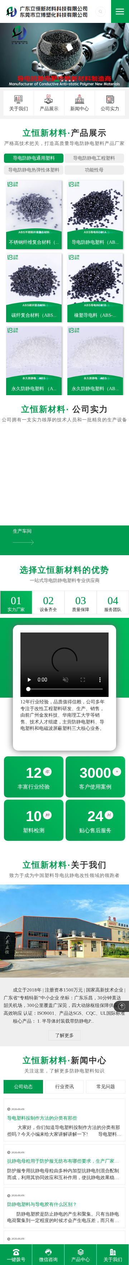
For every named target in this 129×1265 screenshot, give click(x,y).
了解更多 (64, 1035)
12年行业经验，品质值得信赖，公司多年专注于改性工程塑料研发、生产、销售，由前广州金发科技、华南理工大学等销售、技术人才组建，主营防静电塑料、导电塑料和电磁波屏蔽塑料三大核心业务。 (62, 715)
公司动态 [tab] (23, 1086)
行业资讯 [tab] (64, 1086)
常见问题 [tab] (105, 1086)
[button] (11, 479)
